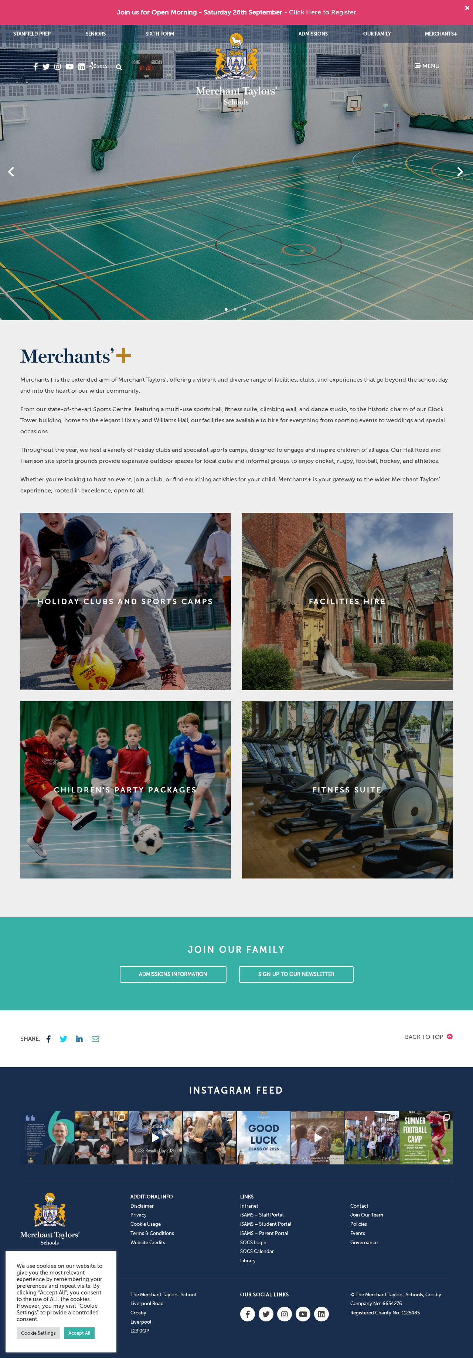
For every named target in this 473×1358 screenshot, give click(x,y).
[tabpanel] (236, 172)
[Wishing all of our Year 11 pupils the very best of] (263, 1138)
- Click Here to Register (320, 12)
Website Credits (147, 1242)
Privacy (138, 1215)
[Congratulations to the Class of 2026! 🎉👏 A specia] (155, 1138)
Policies (358, 1224)
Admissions (313, 34)
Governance (364, 1242)
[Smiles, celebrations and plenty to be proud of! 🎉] (101, 1138)
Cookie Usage (145, 1224)
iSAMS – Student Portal (265, 1224)
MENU (430, 66)
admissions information (173, 974)
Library (248, 1260)
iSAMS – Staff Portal (261, 1215)
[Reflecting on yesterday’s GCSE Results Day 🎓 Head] (47, 1138)
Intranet (249, 1206)
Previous (30, 172)
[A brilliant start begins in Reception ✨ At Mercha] (318, 1138)
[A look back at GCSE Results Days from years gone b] (372, 1138)
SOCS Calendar (257, 1251)
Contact (359, 1206)
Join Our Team (366, 1215)
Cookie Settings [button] (38, 1333)
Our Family (377, 34)
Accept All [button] (79, 1333)
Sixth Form (160, 34)
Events (357, 1233)
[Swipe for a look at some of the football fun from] (426, 1138)
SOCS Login (253, 1242)
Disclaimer (142, 1206)
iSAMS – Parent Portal (264, 1233)
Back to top (425, 1037)
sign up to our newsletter (296, 974)
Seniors (96, 34)
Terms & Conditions (152, 1233)
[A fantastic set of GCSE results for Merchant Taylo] (209, 1138)
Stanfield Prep (32, 34)
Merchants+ (441, 34)
